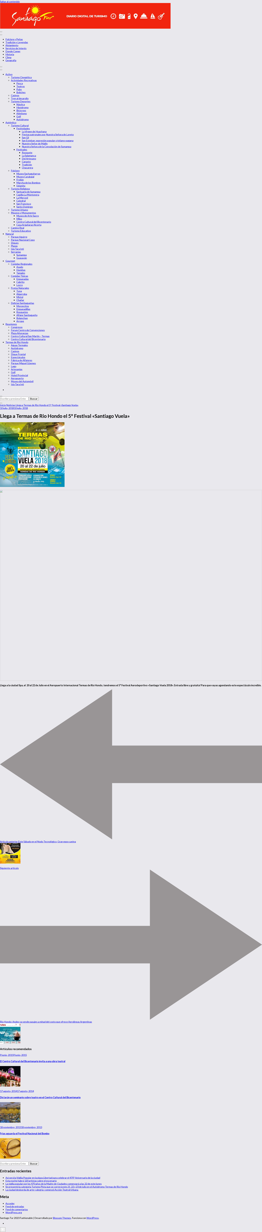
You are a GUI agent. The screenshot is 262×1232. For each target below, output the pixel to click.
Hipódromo (22, 107)
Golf (18, 116)
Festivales (21, 149)
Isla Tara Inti (17, 248)
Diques (15, 242)
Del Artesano (29, 158)
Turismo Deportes (20, 101)
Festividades (23, 128)
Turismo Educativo (21, 230)
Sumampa (21, 254)
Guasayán (21, 257)
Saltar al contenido (10, 1)
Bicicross (21, 110)
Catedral (21, 200)
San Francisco (23, 203)
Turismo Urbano (19, 209)
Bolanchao (22, 318)
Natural (9, 233)
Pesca (19, 83)
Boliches (21, 92)
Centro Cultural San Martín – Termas (30, 336)
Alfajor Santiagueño (26, 315)
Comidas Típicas (19, 275)
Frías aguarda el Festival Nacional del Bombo (24, 1133)
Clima (8, 57)
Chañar (20, 300)
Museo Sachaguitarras (28, 173)
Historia (9, 54)
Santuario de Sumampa (28, 191)
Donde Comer (12, 51)
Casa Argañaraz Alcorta (28, 224)
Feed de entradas (14, 1206)
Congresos (17, 327)
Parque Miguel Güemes (23, 363)
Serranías (16, 251)
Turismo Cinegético (21, 77)
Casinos (15, 95)
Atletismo (21, 113)
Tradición (27, 164)
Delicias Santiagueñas (22, 303)
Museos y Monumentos (23, 212)
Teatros (20, 86)
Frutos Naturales (20, 287)
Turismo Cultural (20, 125)
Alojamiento (11, 45)
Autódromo (22, 119)
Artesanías (16, 369)
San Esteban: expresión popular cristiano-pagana (47, 140)
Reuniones (11, 324)
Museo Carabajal (25, 176)
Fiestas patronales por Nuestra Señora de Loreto (48, 134)
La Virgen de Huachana (34, 131)
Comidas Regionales (21, 263)
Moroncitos (22, 306)
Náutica (20, 104)
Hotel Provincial (19, 375)
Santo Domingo (24, 206)
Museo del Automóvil (22, 381)
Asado (19, 266)
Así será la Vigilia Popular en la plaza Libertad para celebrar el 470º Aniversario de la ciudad (52, 1177)
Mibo (19, 218)
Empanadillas (23, 309)
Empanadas (22, 278)
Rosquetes (22, 312)
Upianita (20, 185)
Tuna (19, 291)
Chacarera (27, 167)
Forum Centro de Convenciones (28, 330)
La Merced (22, 197)
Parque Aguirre (19, 236)
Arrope (20, 321)
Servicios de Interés (15, 48)
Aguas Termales (19, 345)
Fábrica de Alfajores (21, 360)
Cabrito (20, 281)
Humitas (20, 269)
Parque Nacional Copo (23, 239)
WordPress (93, 1217)
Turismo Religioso (20, 188)
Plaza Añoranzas (19, 333)
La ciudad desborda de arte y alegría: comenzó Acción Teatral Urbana (42, 1189)
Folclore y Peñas (14, 39)
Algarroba (21, 294)
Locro (19, 284)
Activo (8, 74)
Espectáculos (18, 357)
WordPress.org (13, 1212)
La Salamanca (29, 155)
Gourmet (10, 260)
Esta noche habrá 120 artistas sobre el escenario (31, 1180)
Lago (13, 366)
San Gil (25, 137)
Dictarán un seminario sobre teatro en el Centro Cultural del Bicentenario (40, 1097)
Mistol (19, 297)
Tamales (20, 272)
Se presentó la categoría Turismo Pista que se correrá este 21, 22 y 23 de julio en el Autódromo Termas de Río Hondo (66, 1186)
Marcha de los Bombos (28, 182)
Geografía (10, 60)
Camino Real (17, 227)
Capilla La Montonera (27, 194)
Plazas (14, 245)
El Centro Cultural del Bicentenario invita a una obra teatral (32, 1061)
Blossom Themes (62, 1217)
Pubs (19, 89)
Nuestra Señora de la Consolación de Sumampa (46, 146)
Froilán (20, 179)
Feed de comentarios (16, 1209)
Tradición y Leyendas (16, 42)
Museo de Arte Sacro (27, 215)
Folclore (15, 170)
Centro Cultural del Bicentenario (33, 221)
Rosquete (27, 152)
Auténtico (10, 122)
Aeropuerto (17, 378)
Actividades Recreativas (24, 80)
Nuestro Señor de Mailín (35, 143)
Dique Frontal (18, 354)
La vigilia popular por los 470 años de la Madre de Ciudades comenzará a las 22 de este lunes (53, 1183)
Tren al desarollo (20, 98)
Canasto (26, 161)
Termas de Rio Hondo (16, 342)
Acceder (10, 1203)
